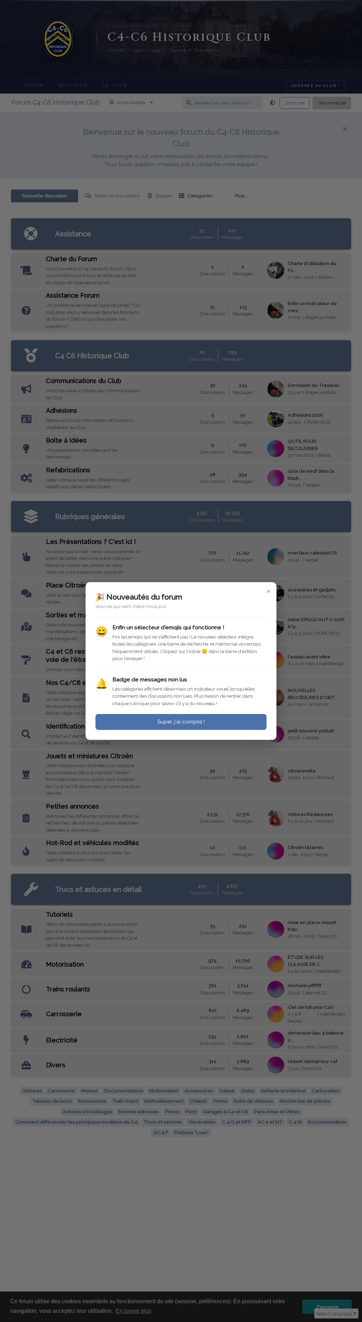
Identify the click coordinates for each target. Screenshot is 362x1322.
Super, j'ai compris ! (181, 722)
